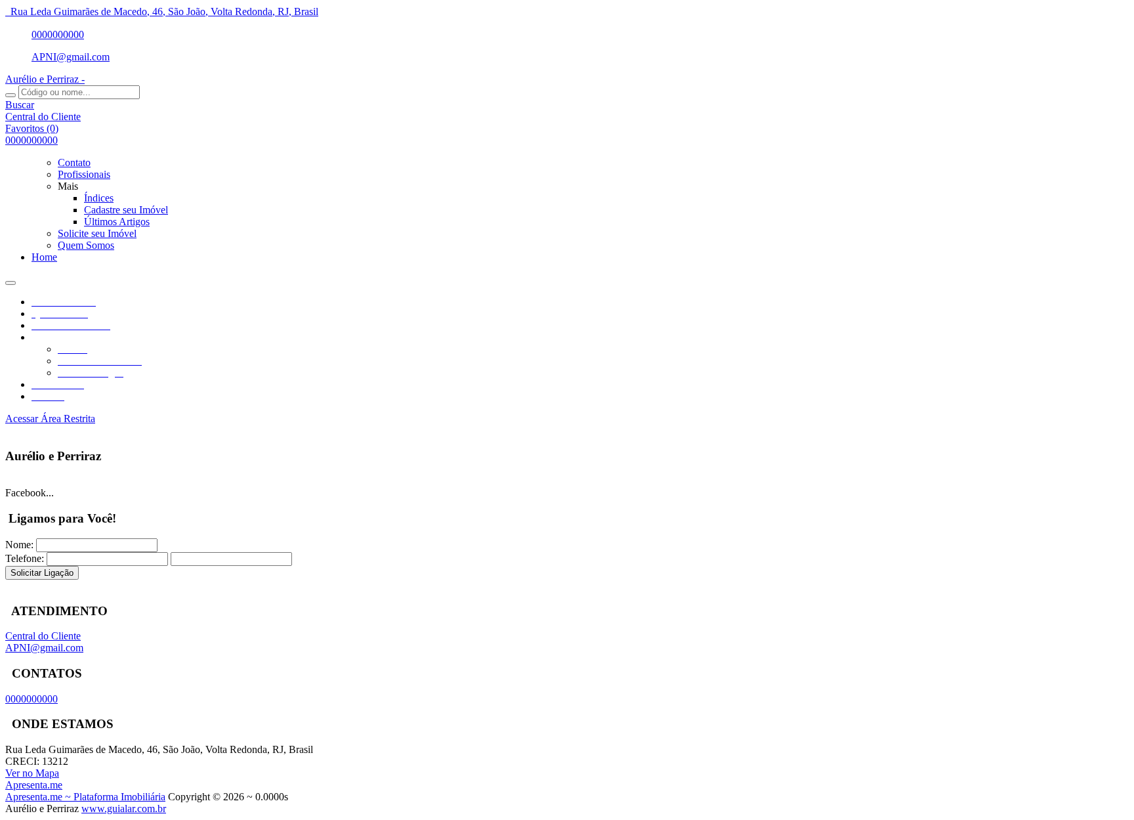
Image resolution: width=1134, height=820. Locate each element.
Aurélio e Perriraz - (45, 79)
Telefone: (24, 558)
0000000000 (58, 34)
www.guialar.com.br (123, 808)
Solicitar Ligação (42, 573)
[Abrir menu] (10, 279)
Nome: (19, 544)
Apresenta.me (33, 784)
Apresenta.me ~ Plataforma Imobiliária (85, 796)
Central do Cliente (43, 635)
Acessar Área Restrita (50, 418)
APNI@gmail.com (71, 56)
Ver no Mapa (32, 773)
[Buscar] (10, 95)
